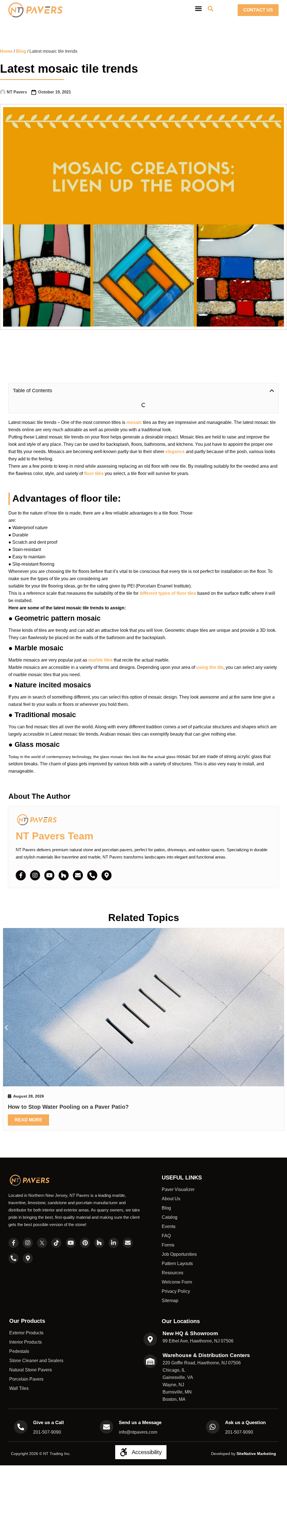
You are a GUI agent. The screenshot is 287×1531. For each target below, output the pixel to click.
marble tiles (100, 644)
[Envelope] (78, 860)
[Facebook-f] (21, 860)
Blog (21, 51)
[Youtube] (49, 860)
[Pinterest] (85, 1126)
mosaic (134, 407)
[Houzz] (64, 860)
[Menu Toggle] (198, 8)
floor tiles (94, 458)
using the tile (209, 652)
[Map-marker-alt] (106, 860)
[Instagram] (35, 860)
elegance (175, 436)
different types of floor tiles (167, 578)
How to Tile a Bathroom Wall (238, 983)
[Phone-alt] (92, 860)
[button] (272, 390)
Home (6, 51)
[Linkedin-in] (113, 1126)
